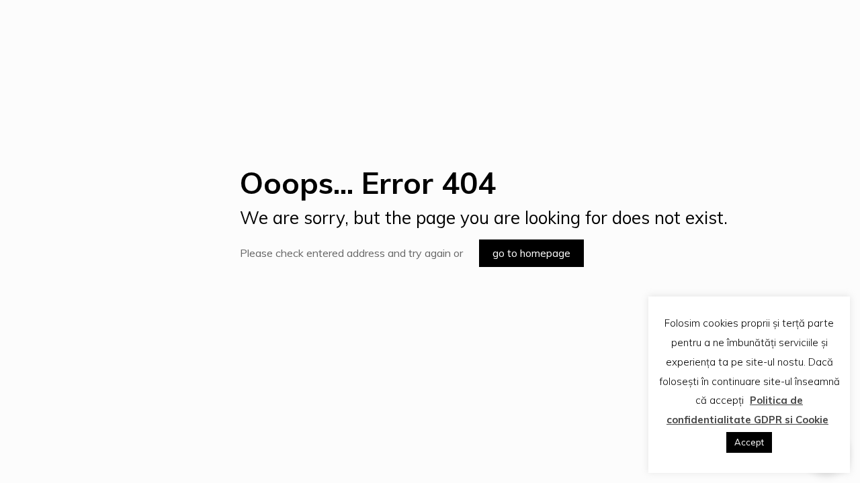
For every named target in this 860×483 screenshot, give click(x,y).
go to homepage (531, 253)
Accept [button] (749, 442)
